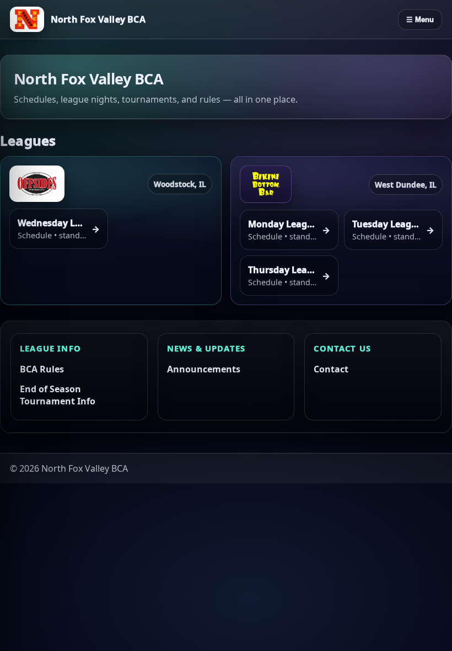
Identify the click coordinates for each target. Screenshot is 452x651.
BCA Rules (42, 369)
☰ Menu (420, 19)
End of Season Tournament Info (57, 395)
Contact (331, 369)
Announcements (203, 369)
